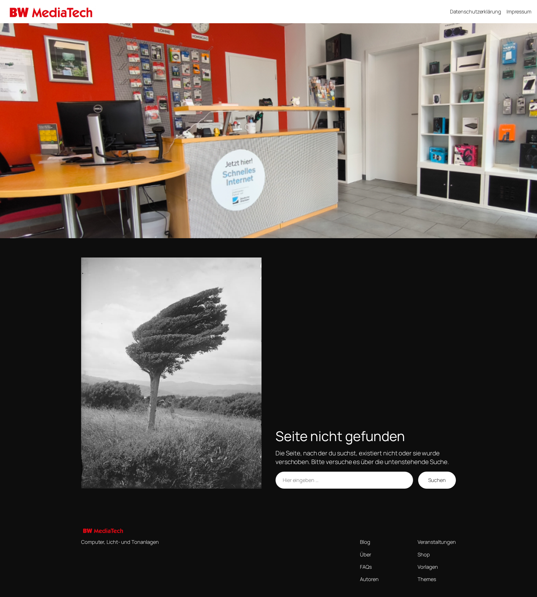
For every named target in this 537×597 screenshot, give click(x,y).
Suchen (437, 480)
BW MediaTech (119, 11)
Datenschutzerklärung (475, 11)
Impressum (519, 11)
